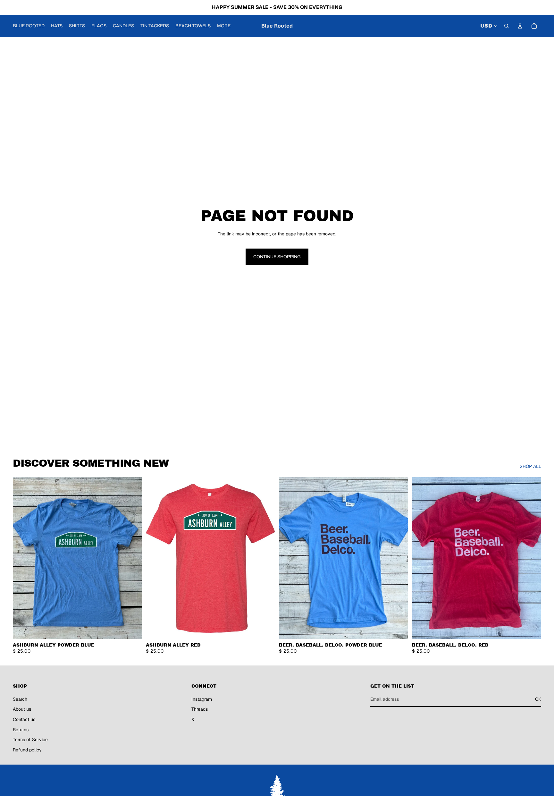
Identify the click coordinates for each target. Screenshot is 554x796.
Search (20, 699)
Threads (199, 709)
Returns (21, 729)
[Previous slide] (22, 558)
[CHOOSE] (132, 629)
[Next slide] (132, 558)
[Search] (506, 26)
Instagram (201, 699)
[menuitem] (224, 26)
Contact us (24, 719)
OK (538, 699)
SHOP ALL (530, 466)
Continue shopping (277, 256)
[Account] (520, 26)
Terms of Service (30, 739)
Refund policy (27, 749)
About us (22, 709)
